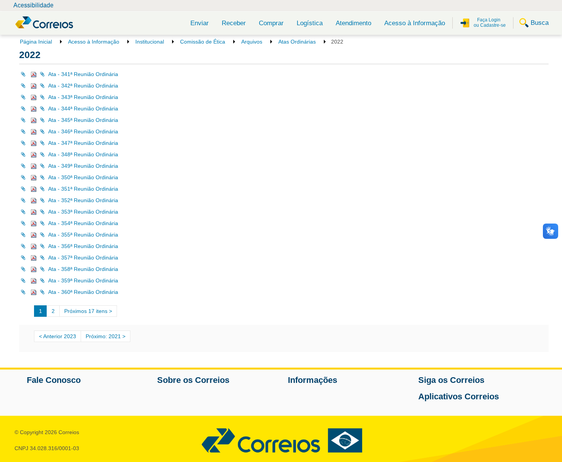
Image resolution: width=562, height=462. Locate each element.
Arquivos (251, 42)
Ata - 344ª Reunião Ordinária (83, 108)
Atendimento (353, 23)
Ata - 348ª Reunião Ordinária (83, 154)
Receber (234, 23)
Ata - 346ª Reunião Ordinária (83, 131)
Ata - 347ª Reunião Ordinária (83, 143)
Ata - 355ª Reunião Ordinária (83, 235)
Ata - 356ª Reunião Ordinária (83, 246)
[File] (28, 74)
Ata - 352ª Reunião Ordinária (83, 200)
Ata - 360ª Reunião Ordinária (83, 292)
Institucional (149, 42)
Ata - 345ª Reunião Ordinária (83, 120)
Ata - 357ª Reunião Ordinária (83, 258)
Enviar (199, 23)
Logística (310, 23)
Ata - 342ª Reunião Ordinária (83, 86)
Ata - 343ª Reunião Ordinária (83, 97)
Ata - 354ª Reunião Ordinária (83, 223)
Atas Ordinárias (297, 42)
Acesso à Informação (414, 23)
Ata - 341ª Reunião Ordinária (83, 74)
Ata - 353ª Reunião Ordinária (83, 212)
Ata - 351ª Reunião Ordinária (83, 189)
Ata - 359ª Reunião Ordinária (83, 280)
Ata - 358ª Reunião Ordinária (83, 269)
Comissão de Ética (202, 42)
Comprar (271, 23)
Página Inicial (36, 42)
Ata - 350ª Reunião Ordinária (83, 177)
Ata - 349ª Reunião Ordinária (83, 166)
